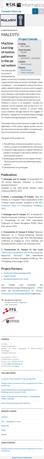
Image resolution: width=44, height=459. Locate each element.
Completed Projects (9, 30)
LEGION (4, 417)
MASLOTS (5, 426)
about (17, 366)
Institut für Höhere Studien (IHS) (17, 273)
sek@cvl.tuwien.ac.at (14, 364)
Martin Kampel (26, 64)
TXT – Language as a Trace (11, 421)
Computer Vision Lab (11, 11)
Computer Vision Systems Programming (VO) (18, 379)
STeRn (3, 430)
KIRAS (40, 288)
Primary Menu (41, 11)
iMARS (3, 435)
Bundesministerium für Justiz (16, 279)
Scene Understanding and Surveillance (15, 403)
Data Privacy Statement (22, 457)
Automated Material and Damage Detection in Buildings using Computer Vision (18, 391)
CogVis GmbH (10, 276)
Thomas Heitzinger (27, 73)
